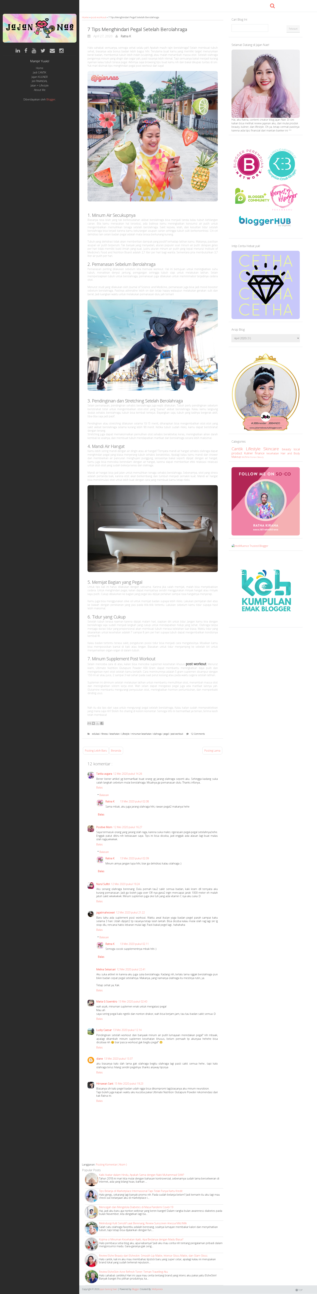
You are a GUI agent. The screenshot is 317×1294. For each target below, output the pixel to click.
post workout (99, 17)
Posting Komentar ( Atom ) (111, 1164)
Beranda (116, 750)
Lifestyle (125, 733)
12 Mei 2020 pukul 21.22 (130, 912)
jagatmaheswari (105, 912)
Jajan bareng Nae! (109, 1289)
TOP (300, 1290)
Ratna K (126, 36)
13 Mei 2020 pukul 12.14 (127, 1030)
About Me (39, 90)
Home (39, 68)
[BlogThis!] (93, 723)
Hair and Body (290, 453)
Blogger (50, 99)
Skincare (272, 449)
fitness (104, 733)
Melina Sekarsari (106, 969)
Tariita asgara (104, 773)
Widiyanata (157, 1289)
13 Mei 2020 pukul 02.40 (132, 1001)
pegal (166, 733)
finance (260, 453)
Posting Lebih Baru (96, 750)
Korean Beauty (257, 457)
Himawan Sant (104, 1083)
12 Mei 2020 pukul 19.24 (125, 884)
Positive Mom (104, 827)
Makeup (237, 457)
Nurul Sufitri (103, 884)
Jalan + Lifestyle (40, 85)
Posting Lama (212, 750)
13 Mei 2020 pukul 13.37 (118, 1058)
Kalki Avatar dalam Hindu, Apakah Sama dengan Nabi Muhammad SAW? (141, 1175)
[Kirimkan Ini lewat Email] (89, 723)
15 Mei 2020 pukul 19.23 (128, 1083)
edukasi (96, 733)
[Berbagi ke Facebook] (102, 723)
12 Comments (198, 733)
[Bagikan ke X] (97, 723)
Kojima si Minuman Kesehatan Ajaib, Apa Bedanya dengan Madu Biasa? (141, 1239)
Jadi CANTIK (39, 72)
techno (246, 457)
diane (99, 1058)
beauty (288, 449)
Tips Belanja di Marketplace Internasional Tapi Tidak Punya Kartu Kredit (141, 1191)
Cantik (239, 449)
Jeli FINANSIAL (40, 81)
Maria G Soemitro (106, 1001)
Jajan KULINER (40, 77)
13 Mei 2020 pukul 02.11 (134, 944)
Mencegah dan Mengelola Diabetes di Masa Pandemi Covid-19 (136, 1207)
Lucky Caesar (104, 1030)
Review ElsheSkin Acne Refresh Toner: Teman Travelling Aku (133, 1271)
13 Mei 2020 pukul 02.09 (134, 858)
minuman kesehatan (141, 733)
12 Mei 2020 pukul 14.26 (127, 773)
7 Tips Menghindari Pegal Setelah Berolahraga (137, 29)
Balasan (104, 795)
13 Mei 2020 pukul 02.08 (134, 801)
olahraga (157, 733)
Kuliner (249, 453)
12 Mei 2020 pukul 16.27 (127, 827)
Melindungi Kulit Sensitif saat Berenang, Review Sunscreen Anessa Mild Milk (143, 1223)
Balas (99, 787)
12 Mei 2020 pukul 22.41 (131, 969)
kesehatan (115, 733)
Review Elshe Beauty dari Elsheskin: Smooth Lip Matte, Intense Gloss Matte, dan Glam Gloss (153, 1255)
